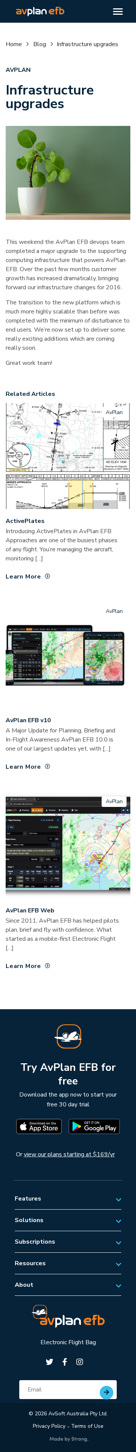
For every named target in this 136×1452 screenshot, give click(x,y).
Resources (30, 1263)
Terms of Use (87, 1426)
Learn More (23, 576)
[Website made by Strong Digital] (69, 1439)
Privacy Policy (49, 1426)
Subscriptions (35, 1242)
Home (14, 44)
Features (28, 1198)
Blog (39, 44)
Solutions (29, 1220)
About (24, 1285)
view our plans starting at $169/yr (69, 1154)
